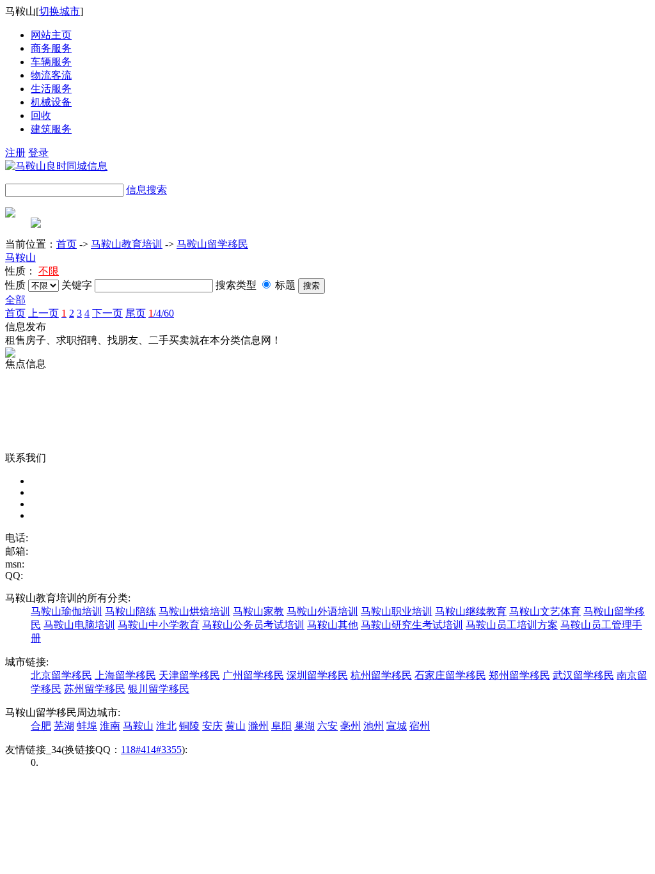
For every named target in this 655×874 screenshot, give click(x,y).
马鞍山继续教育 (471, 611)
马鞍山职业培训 (396, 611)
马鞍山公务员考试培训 (253, 624)
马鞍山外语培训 (322, 611)
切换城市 (59, 11)
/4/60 (161, 313)
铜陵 (189, 725)
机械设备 (51, 102)
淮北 (166, 725)
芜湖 (64, 725)
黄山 (235, 725)
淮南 (110, 725)
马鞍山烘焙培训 (194, 611)
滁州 (258, 725)
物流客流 (51, 75)
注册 (15, 152)
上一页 (43, 313)
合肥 (41, 725)
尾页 (135, 313)
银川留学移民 (158, 688)
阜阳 (281, 725)
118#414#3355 (151, 749)
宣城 (396, 725)
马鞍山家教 (258, 611)
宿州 (419, 725)
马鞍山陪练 (130, 611)
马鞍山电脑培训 (79, 624)
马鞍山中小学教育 (159, 624)
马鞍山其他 (332, 624)
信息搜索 (146, 189)
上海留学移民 (125, 675)
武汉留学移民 (583, 675)
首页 (66, 244)
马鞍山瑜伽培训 (66, 611)
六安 (327, 725)
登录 (38, 152)
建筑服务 (51, 128)
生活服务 (51, 88)
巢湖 (304, 725)
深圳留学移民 (317, 675)
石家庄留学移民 (450, 675)
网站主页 (51, 34)
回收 (41, 115)
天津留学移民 (189, 675)
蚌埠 (87, 725)
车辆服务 (51, 61)
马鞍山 (20, 257)
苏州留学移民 (94, 688)
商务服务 (51, 48)
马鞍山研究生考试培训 (412, 624)
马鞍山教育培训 (126, 244)
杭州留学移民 (381, 675)
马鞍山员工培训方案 (512, 624)
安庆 (212, 725)
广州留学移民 (253, 675)
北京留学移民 (61, 675)
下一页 (107, 313)
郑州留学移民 (519, 675)
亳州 (350, 725)
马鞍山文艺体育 (545, 611)
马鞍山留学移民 (212, 244)
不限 (48, 271)
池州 (373, 725)
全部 (15, 299)
